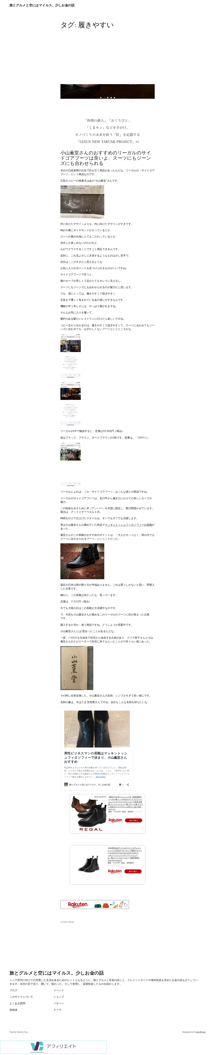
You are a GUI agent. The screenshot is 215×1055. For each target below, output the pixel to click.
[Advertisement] (107, 51)
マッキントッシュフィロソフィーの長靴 (128, 524)
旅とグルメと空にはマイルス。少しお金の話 (42, 5)
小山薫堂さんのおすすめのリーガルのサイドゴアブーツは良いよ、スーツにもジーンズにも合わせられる (105, 158)
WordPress (200, 1032)
